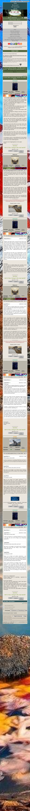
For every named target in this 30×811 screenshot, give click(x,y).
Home (15, 3)
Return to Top (6, 618)
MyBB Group (17, 622)
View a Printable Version (9, 605)
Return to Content (12, 618)
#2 (26, 170)
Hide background (26, 1)
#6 (26, 453)
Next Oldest (6, 601)
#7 (26, 527)
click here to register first (17, 59)
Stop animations (19, 1)
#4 (26, 301)
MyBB (8, 622)
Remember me (15, 25)
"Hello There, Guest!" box (12, 62)
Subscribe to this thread (9, 608)
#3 (26, 235)
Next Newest (11, 601)
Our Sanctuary (15, 6)
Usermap (10, 619)
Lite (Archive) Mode (19, 618)
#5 (26, 376)
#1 (26, 97)
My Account (15, 5)
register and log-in (11, 46)
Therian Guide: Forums (10, 68)
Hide (26, 17)
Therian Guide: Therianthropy (7, 616)
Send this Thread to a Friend (10, 607)
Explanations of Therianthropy (16, 69)
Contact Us (5, 616)
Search (15, 8)
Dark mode (13, 1)
